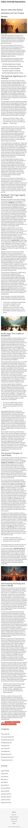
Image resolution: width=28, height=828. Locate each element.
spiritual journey (12, 724)
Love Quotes (5, 748)
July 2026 (4, 773)
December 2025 (6, 794)
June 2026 (4, 776)
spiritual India (8, 722)
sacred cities (4, 724)
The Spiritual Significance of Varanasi (11, 64)
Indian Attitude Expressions (13, 1)
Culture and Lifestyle (7, 737)
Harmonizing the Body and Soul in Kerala (12, 73)
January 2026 (5, 791)
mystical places (16, 722)
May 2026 (4, 779)
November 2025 (6, 797)
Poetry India (5, 734)
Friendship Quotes (7, 760)
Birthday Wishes (6, 742)
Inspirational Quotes (7, 740)
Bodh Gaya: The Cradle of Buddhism (11, 68)
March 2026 (5, 785)
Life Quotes (5, 745)
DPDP (14, 823)
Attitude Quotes (6, 754)
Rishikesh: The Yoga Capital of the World (12, 66)
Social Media (5, 751)
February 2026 (5, 788)
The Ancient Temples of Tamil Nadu (11, 71)
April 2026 (4, 782)
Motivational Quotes (7, 757)
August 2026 (5, 771)
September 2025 (6, 802)
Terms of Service (14, 817)
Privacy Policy (14, 819)
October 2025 (5, 799)
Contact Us (14, 821)
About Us (14, 814)
